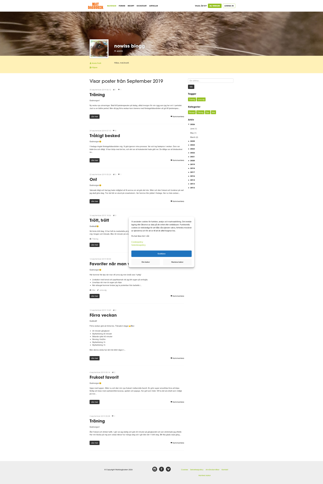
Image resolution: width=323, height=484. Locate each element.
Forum (122, 6)
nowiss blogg (129, 46)
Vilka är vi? (201, 6)
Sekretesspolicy (196, 469)
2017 (191, 172)
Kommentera (178, 116)
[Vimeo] (168, 469)
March (192, 137)
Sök (191, 87)
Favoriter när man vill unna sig (121, 263)
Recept (131, 6)
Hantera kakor (204, 475)
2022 (191, 152)
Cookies (184, 469)
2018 (191, 168)
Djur (207, 112)
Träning (97, 94)
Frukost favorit (104, 377)
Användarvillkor (212, 469)
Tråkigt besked (105, 135)
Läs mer (94, 116)
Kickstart (142, 6)
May (192, 133)
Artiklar (153, 6)
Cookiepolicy (137, 242)
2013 (191, 184)
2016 (191, 176)
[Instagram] (154, 469)
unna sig (103, 290)
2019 (191, 164)
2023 (191, 149)
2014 (191, 180)
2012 (191, 187)
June (192, 128)
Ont (93, 179)
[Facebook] (161, 469)
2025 (191, 141)
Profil (96, 63)
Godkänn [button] (162, 254)
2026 (191, 124)
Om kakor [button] (146, 262)
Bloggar (111, 6)
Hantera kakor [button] (177, 262)
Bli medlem (215, 6)
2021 (191, 156)
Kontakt (225, 469)
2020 (191, 160)
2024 (191, 145)
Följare (94, 67)
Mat (93, 290)
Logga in (229, 6)
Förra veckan (103, 315)
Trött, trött (99, 220)
